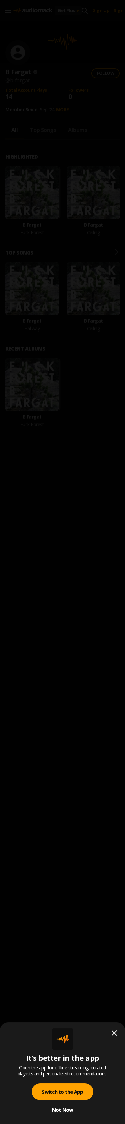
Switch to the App (62, 1091)
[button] (62, 562)
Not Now (62, 1109)
